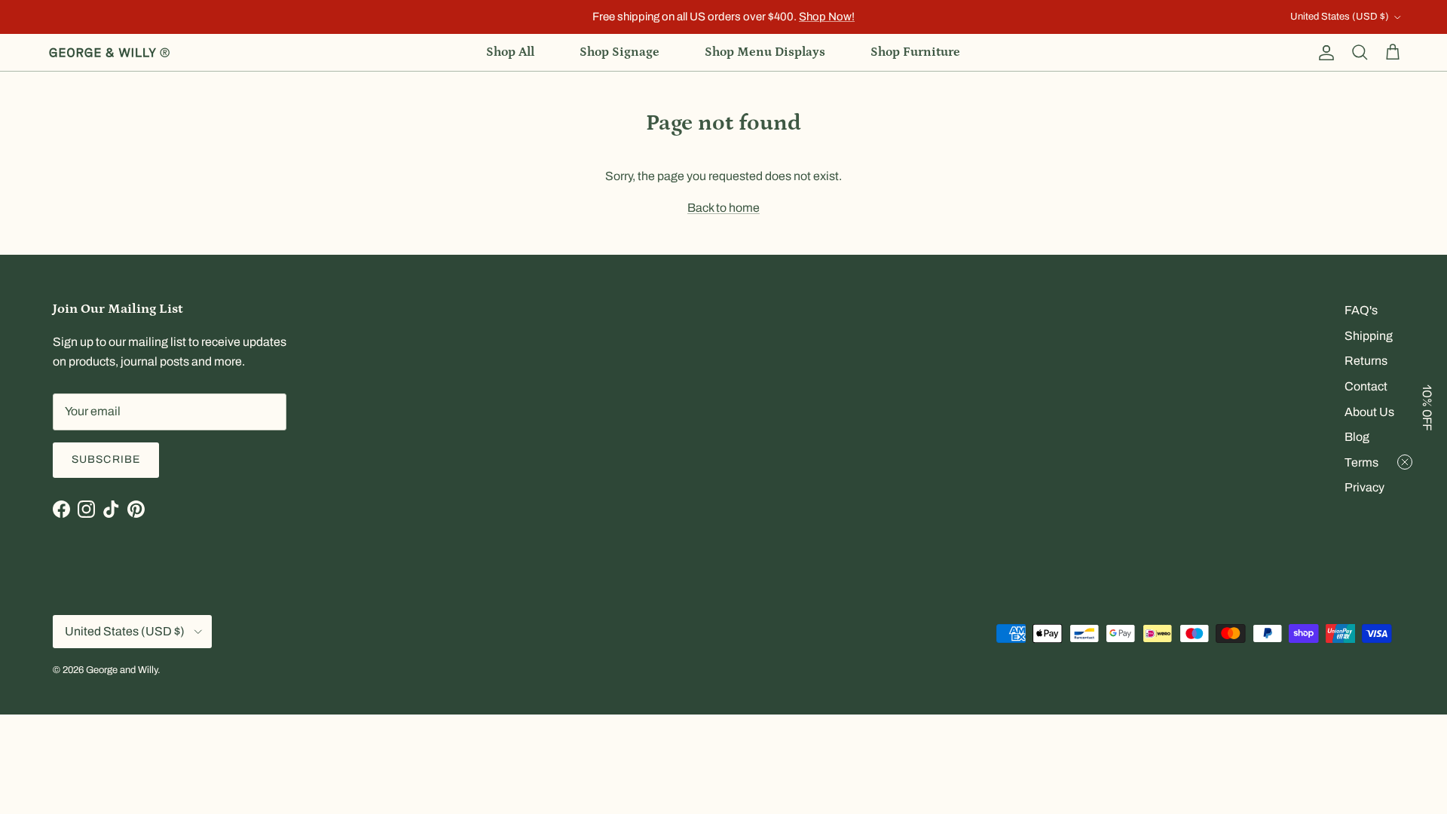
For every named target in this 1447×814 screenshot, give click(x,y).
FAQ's (1361, 310)
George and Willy (122, 670)
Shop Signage (619, 52)
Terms (1361, 462)
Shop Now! (827, 17)
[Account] (1323, 53)
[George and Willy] (109, 53)
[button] (1428, 407)
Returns (1366, 360)
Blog (1357, 436)
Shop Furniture (915, 52)
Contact (1366, 386)
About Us (1369, 411)
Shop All (510, 52)
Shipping (1369, 335)
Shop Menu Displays (765, 52)
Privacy (1364, 487)
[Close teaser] (1404, 462)
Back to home (723, 207)
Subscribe (106, 459)
